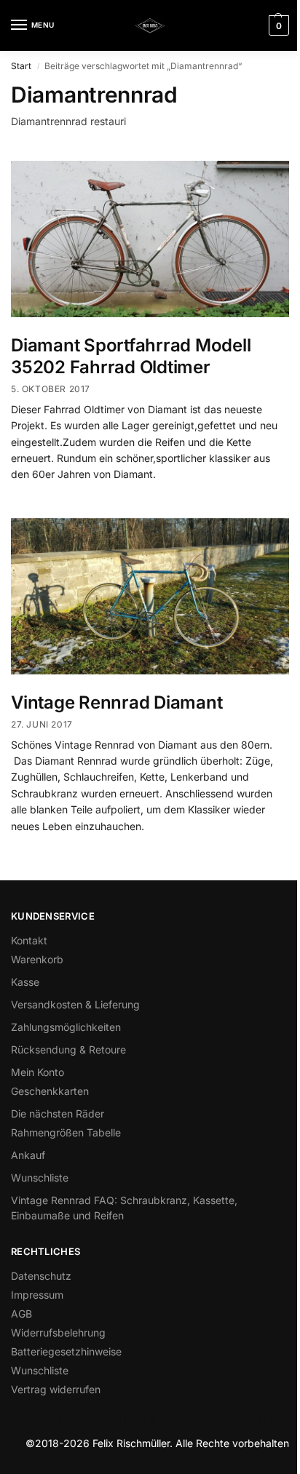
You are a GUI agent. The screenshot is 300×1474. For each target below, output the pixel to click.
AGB (21, 1313)
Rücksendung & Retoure (68, 1049)
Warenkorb (37, 959)
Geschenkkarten (50, 1091)
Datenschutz (41, 1276)
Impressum (37, 1294)
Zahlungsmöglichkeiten (66, 1027)
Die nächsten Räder (57, 1113)
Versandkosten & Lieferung (75, 1004)
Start (21, 65)
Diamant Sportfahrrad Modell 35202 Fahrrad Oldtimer (131, 356)
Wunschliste (39, 1177)
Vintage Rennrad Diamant (116, 702)
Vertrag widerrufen (55, 1389)
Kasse (25, 982)
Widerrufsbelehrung (58, 1332)
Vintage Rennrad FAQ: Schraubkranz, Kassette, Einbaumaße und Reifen (124, 1208)
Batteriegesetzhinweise (66, 1351)
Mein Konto (37, 1072)
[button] (277, 25)
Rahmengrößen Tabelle (66, 1132)
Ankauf (28, 1155)
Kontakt (29, 940)
